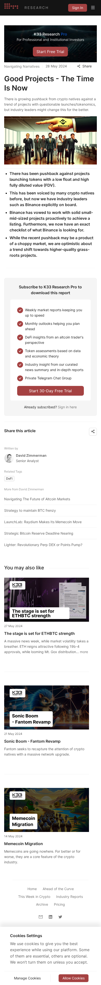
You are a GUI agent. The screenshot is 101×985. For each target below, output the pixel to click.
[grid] (77, 8)
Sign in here (67, 407)
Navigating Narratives (21, 66)
